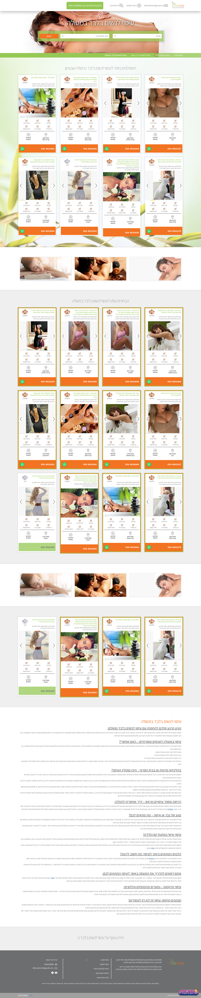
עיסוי (152, 848)
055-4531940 (132, 381)
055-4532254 (132, 148)
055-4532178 (174, 231)
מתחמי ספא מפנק (102, 973)
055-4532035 (132, 232)
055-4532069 (174, 381)
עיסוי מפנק (105, 960)
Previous (180, 103)
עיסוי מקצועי (104, 964)
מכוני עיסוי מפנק (103, 977)
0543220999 (49, 964)
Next (147, 103)
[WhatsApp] (149, 149)
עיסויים (170, 809)
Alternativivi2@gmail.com (43, 968)
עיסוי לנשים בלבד (162, 55)
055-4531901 (90, 148)
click (31, 995)
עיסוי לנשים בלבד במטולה (115, 55)
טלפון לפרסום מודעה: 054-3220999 (85, 5)
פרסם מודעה (114, 5)
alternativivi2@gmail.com (154, 5)
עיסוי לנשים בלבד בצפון (140, 55)
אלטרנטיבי (178, 55)
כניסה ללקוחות (131, 5)
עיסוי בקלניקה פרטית (101, 968)
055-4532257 (174, 148)
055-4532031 (48, 231)
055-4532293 (90, 231)
